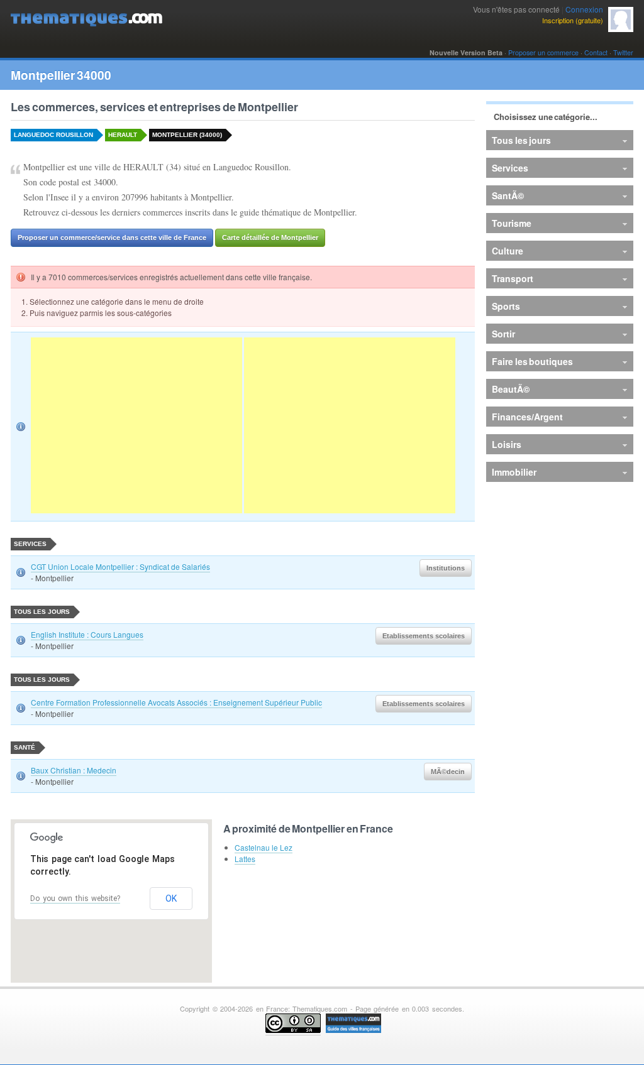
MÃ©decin (448, 771)
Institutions (445, 568)
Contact (596, 52)
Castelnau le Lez (263, 847)
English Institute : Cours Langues (87, 634)
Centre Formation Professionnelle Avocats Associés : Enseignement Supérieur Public (176, 702)
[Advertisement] (136, 425)
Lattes (245, 858)
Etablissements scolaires (423, 636)
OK (171, 898)
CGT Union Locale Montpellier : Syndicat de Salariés (120, 566)
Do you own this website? (75, 898)
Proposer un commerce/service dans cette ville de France (112, 237)
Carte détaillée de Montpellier (270, 237)
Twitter (623, 52)
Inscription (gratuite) (572, 20)
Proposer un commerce (543, 52)
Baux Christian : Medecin (73, 770)
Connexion (584, 9)
